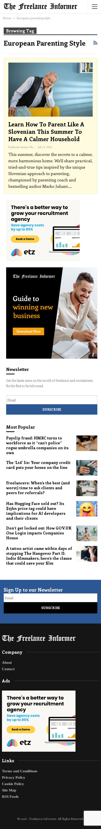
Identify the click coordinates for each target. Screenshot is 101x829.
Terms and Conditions (19, 771)
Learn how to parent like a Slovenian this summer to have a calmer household (46, 131)
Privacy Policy (13, 777)
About (7, 663)
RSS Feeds (10, 797)
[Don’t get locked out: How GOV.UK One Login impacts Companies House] (86, 533)
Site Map (9, 790)
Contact (8, 669)
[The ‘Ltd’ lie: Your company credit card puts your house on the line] (86, 468)
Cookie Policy (13, 784)
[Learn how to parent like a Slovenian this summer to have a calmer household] (50, 90)
